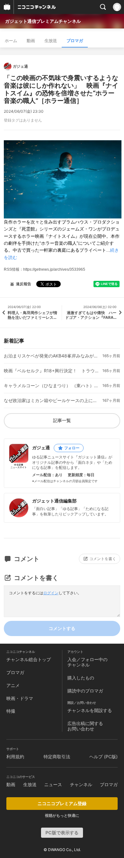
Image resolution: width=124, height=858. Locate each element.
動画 (31, 40)
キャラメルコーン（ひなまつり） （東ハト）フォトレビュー (52, 385)
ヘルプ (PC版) (103, 756)
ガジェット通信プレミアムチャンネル (43, 21)
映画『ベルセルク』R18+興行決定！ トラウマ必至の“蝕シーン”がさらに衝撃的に (52, 371)
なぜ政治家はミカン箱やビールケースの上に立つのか (52, 400)
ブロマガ (74, 40)
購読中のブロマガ (85, 690)
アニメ (13, 685)
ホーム (11, 40)
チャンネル (81, 784)
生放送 (51, 40)
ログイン (51, 592)
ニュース (53, 784)
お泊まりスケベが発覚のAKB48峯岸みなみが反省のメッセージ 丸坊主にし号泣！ (52, 356)
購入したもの (80, 677)
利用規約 (15, 756)
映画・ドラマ (19, 698)
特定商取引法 (57, 756)
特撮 (10, 711)
